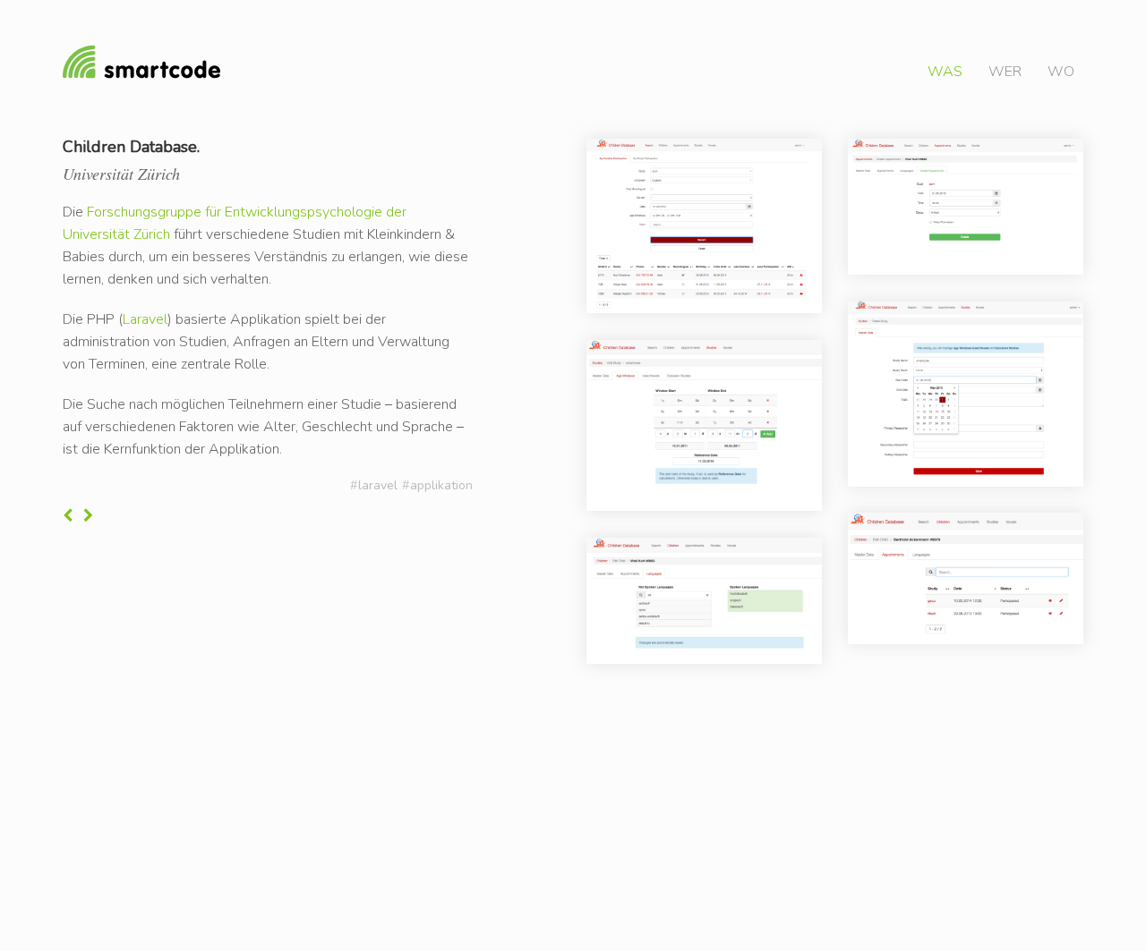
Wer (1005, 71)
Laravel (145, 319)
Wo (1061, 71)
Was (945, 71)
